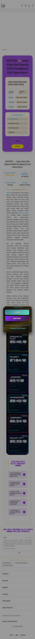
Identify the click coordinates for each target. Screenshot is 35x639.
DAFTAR (17, 318)
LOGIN (17, 312)
